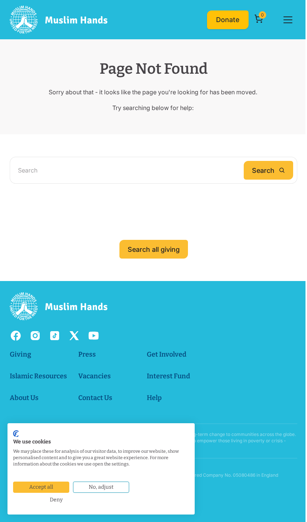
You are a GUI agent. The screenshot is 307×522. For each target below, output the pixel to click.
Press (87, 354)
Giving (20, 354)
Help (154, 398)
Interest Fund (168, 376)
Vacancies (94, 376)
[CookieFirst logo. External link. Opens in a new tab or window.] (16, 433)
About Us (24, 398)
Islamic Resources (38, 376)
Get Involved (166, 354)
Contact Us (95, 398)
